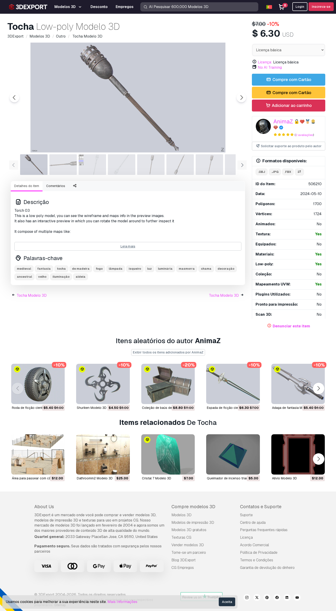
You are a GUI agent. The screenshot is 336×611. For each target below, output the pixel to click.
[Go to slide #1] (34, 164)
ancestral (24, 277)
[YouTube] (297, 598)
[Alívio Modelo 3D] (298, 454)
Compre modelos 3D (193, 507)
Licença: (265, 62)
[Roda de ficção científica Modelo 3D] (38, 384)
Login (300, 7)
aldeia (80, 277)
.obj (261, 172)
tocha (61, 269)
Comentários (55, 186)
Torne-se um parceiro (188, 552)
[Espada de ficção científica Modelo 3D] (233, 384)
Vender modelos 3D (187, 545)
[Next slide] (241, 97)
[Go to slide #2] (63, 164)
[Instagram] (246, 598)
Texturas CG (181, 537)
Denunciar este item (291, 326)
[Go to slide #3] (92, 164)
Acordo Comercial (254, 545)
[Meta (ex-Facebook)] (277, 598)
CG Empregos (182, 567)
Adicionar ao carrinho (291, 105)
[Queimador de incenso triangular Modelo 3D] (233, 454)
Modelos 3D (181, 515)
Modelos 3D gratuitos (188, 529)
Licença (246, 537)
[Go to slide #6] (180, 164)
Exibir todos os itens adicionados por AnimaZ (168, 352)
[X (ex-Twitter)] (256, 598)
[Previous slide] (14, 97)
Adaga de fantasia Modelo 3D (294, 408)
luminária (165, 269)
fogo (99, 269)
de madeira (81, 269)
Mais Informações (122, 601)
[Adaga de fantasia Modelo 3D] (298, 384)
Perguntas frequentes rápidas (264, 529)
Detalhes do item (26, 186)
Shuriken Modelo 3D (92, 408)
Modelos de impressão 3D (192, 522)
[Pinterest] (267, 598)
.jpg (274, 172)
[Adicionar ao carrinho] (49, 398)
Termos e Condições (256, 560)
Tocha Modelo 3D (32, 295)
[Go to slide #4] (121, 164)
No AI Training (270, 67)
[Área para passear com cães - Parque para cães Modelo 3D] (38, 454)
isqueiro (135, 269)
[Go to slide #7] (209, 164)
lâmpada (116, 269)
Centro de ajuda (253, 522)
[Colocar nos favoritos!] (58, 398)
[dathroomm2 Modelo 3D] (103, 454)
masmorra (187, 269)
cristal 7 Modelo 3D (156, 478)
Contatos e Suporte (260, 507)
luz (149, 269)
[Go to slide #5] (151, 164)
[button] (318, 388)
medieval (24, 269)
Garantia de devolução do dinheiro (267, 567)
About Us (44, 507)
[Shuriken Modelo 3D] (103, 384)
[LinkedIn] (287, 598)
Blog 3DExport (183, 560)
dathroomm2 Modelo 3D (95, 478)
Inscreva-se (321, 7)
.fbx (288, 172)
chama (206, 269)
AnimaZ (283, 121)
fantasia (44, 269)
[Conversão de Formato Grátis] (299, 172)
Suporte (246, 515)
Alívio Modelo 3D (284, 478)
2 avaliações (304, 135)
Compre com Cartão (291, 79)
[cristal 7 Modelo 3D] (168, 454)
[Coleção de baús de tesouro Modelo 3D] (168, 384)
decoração (226, 269)
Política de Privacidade (258, 552)
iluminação (61, 277)
